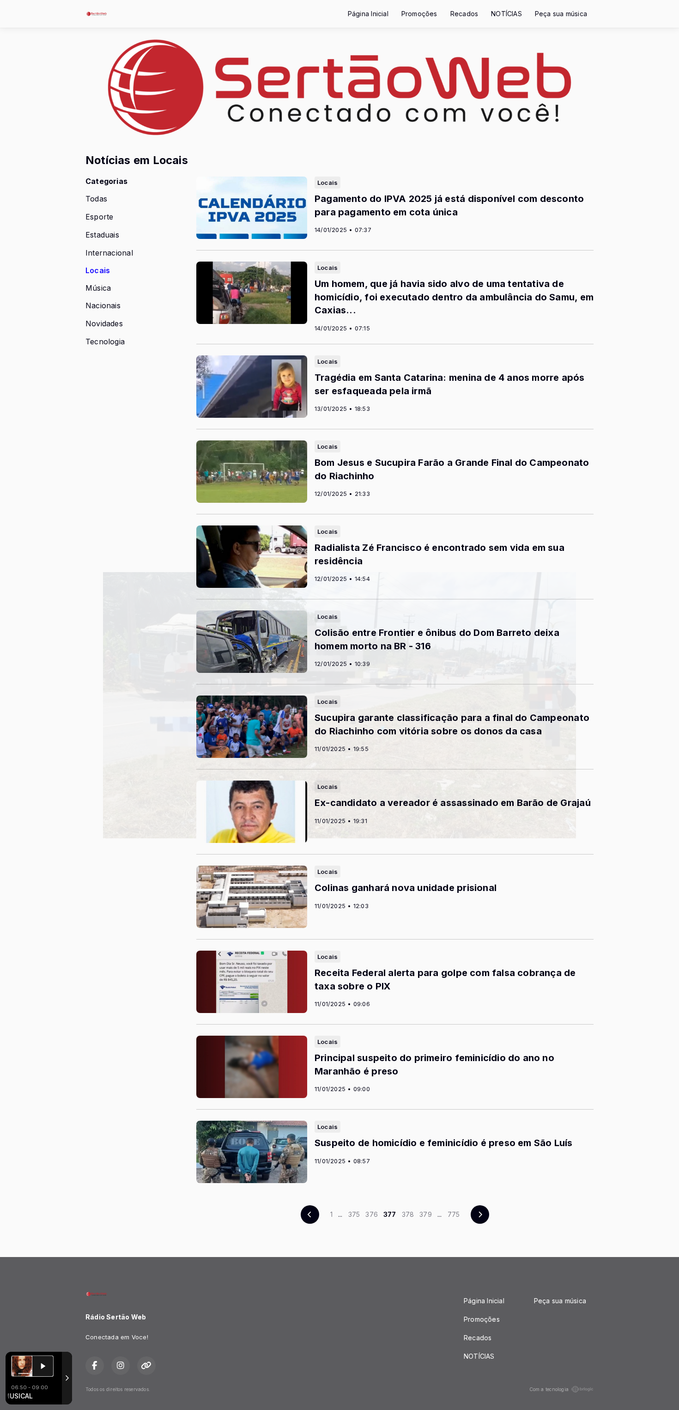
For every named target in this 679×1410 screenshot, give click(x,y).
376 (371, 1214)
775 (454, 1214)
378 (408, 1214)
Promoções (419, 14)
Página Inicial (368, 14)
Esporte (99, 217)
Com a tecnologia (549, 1389)
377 (389, 1214)
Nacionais (103, 305)
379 (425, 1214)
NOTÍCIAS (506, 14)
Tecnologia (105, 341)
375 (354, 1214)
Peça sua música (561, 14)
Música (98, 288)
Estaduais (102, 235)
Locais (97, 270)
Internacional (109, 253)
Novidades (104, 323)
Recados (464, 14)
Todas (96, 199)
